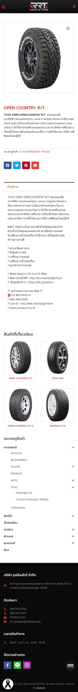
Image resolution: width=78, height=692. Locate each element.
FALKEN (15, 467)
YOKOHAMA (18, 507)
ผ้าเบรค (8, 536)
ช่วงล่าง (8, 529)
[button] (68, 28)
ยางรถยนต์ (10, 447)
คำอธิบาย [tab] (12, 186)
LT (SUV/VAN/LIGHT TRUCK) (32, 499)
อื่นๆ (6, 550)
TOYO (14, 487)
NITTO (14, 480)
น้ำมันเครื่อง (11, 522)
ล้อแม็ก (8, 516)
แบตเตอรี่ (9, 543)
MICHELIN (16, 473)
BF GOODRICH (19, 460)
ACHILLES (16, 453)
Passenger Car (24, 493)
